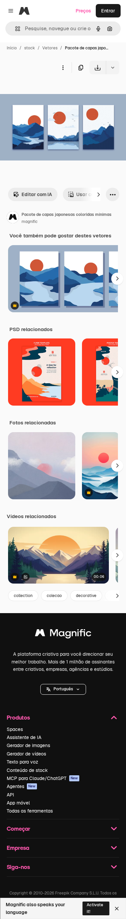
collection (23, 595)
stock (29, 48)
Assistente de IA (24, 737)
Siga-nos (18, 866)
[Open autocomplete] (15, 28)
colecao (54, 595)
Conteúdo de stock (27, 770)
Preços (83, 11)
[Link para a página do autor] (13, 218)
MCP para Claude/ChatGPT (42, 778)
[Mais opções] (63, 67)
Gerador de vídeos (26, 754)
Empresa (18, 847)
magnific (30, 221)
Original (43, 90)
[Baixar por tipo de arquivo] (112, 67)
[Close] (116, 909)
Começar (18, 828)
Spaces (15, 729)
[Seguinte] (98, 194)
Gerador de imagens (28, 745)
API (10, 795)
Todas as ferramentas (30, 811)
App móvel (18, 803)
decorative (86, 595)
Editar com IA (37, 194)
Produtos (18, 717)
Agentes (21, 786)
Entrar (108, 11)
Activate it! (95, 908)
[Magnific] (63, 634)
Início (12, 48)
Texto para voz (22, 762)
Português (63, 689)
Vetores (49, 48)
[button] (63, 689)
